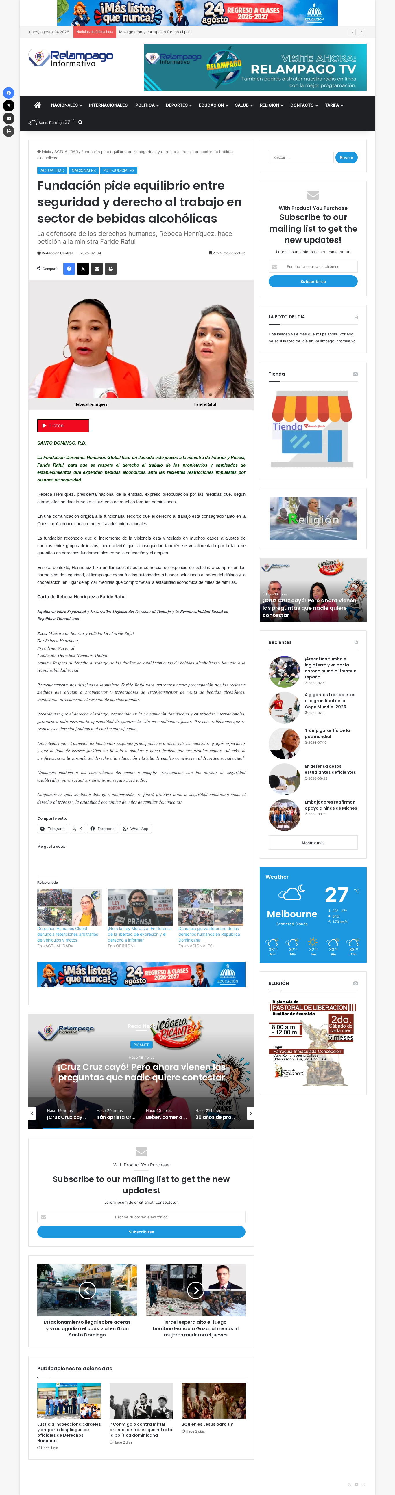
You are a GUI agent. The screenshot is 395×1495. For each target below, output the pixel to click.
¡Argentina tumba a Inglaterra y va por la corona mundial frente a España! (331, 668)
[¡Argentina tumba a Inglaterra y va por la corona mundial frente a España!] (284, 672)
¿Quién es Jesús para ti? (207, 1424)
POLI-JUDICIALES (118, 170)
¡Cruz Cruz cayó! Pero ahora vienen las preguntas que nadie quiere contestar (141, 1072)
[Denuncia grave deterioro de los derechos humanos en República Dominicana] (210, 907)
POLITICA (145, 104)
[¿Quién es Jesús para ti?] (214, 1401)
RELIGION (269, 104)
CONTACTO (302, 104)
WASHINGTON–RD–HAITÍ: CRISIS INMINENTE (159, 31)
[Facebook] (69, 269)
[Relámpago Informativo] (71, 57)
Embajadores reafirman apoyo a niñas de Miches (331, 805)
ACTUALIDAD (66, 151)
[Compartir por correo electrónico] (97, 269)
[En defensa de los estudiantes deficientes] (284, 779)
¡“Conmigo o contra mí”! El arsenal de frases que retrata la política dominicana (141, 1429)
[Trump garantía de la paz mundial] (284, 743)
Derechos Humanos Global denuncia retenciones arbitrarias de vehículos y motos (67, 934)
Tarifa (332, 104)
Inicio (46, 151)
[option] (141, 1071)
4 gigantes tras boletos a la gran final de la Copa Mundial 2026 (330, 701)
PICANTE (141, 1045)
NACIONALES (64, 104)
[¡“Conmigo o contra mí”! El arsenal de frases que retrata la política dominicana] (141, 1401)
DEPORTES (177, 104)
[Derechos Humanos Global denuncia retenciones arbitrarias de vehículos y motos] (69, 907)
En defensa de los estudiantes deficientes (330, 769)
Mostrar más (313, 842)
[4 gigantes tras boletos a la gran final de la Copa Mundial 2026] (284, 708)
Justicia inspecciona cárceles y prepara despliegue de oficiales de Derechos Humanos (69, 1432)
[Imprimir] (111, 269)
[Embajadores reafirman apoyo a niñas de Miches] (284, 815)
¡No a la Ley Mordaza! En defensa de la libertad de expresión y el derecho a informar (140, 934)
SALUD (242, 104)
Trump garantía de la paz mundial (327, 733)
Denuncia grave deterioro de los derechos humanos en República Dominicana (209, 934)
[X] (83, 269)
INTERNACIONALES (108, 104)
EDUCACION (211, 104)
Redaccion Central (57, 253)
